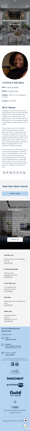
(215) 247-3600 (8, 263)
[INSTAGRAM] (20, 172)
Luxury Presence (15, 412)
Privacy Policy (22, 421)
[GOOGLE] (10, 172)
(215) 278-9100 (8, 321)
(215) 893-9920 (8, 277)
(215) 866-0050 (8, 305)
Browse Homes (15, 193)
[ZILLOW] (24, 172)
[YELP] (17, 172)
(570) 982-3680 (13, 91)
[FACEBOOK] (7, 172)
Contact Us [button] (15, 239)
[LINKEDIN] (4, 172)
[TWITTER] (14, 172)
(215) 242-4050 (8, 291)
